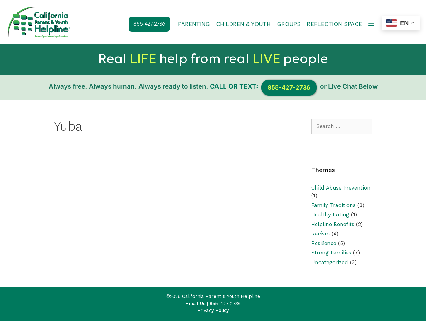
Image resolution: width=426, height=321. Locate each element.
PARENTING (194, 24)
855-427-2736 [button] (149, 24)
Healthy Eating (330, 214)
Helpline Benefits (332, 224)
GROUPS (289, 24)
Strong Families (331, 252)
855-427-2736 (225, 303)
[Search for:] (341, 126)
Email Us (196, 303)
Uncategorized (329, 262)
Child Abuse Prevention (340, 188)
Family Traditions (333, 205)
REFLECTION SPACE (334, 24)
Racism (320, 233)
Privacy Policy (213, 310)
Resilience (323, 243)
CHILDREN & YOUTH (243, 24)
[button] (371, 24)
